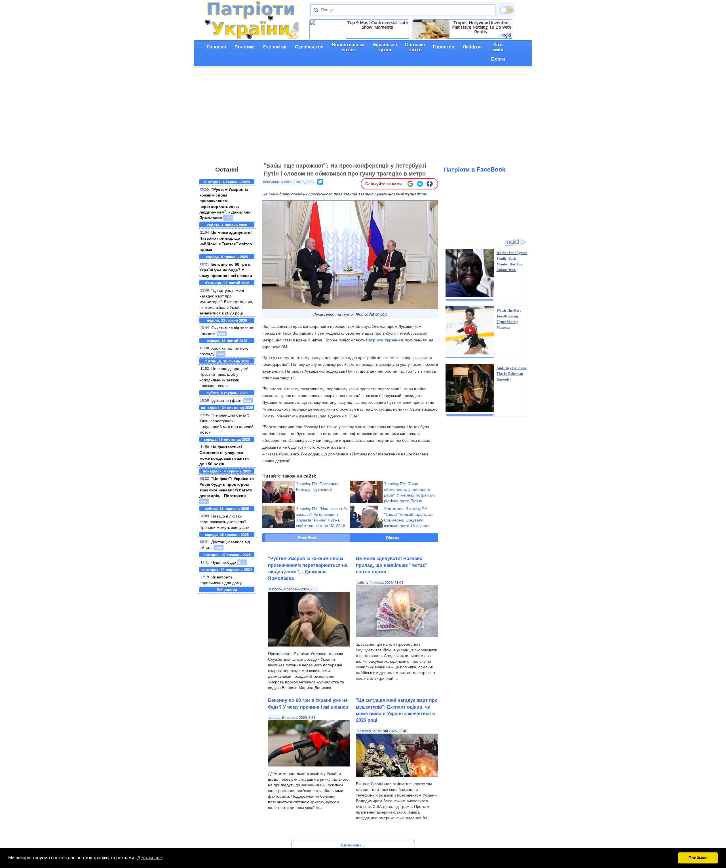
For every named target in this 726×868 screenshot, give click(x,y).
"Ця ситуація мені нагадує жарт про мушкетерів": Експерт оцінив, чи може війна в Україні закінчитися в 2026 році (226, 301)
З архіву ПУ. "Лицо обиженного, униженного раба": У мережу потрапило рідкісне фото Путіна (410, 492)
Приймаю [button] (698, 858)
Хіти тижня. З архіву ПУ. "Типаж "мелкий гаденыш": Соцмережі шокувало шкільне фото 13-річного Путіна (408, 520)
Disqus (393, 537)
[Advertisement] (363, 117)
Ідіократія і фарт (226, 400)
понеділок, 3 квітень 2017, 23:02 (289, 182)
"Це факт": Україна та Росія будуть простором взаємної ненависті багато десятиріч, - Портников (226, 487)
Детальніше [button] (149, 857)
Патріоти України (383, 340)
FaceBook (308, 537)
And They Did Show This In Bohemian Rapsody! (512, 373)
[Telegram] (420, 184)
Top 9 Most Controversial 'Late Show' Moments (377, 24)
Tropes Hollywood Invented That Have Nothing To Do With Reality (481, 27)
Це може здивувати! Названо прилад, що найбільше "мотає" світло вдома (225, 240)
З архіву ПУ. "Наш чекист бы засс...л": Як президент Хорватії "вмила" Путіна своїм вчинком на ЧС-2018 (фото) (322, 520)
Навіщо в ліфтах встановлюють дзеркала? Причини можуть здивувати (224, 521)
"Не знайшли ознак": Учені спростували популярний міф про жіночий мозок (226, 423)
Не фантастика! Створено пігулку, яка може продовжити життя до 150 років (224, 455)
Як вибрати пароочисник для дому (220, 579)
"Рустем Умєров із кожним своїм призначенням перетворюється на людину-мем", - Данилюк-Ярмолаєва (224, 203)
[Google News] (410, 184)
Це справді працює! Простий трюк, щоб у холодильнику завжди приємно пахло (223, 377)
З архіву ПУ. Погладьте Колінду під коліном (317, 486)
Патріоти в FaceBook (475, 169)
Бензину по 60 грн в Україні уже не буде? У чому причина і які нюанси (225, 269)
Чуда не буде (223, 562)
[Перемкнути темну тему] (507, 10)
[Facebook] (430, 184)
